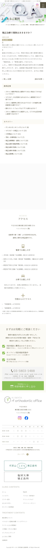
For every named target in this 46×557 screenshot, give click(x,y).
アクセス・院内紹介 (29, 496)
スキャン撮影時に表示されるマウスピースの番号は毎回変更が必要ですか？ (23, 104)
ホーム (4, 492)
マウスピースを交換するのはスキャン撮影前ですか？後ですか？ (23, 98)
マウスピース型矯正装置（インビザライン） (15, 521)
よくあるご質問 (6, 536)
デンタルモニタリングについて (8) (17, 127)
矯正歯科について (7, 518)
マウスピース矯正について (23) (16, 130)
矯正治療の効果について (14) (15, 147)
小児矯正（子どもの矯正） (10, 529)
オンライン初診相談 (8, 507)
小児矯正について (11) (13, 134)
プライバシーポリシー (29, 503)
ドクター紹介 (6, 499)
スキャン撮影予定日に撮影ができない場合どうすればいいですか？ (24, 93)
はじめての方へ (6, 503)
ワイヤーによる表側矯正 (9, 525)
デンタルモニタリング (8, 533)
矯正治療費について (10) (14, 154)
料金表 (25, 492)
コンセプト (5, 496)
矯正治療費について (7, 40)
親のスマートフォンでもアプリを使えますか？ (21, 108)
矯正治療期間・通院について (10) (17, 140)
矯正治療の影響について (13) (15, 150)
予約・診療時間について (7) (15, 137)
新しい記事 (7, 79)
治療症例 (4, 540)
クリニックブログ (28, 499)
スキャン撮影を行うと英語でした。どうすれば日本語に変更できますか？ (24, 113)
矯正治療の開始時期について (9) (16, 144)
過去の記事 (38, 79)
